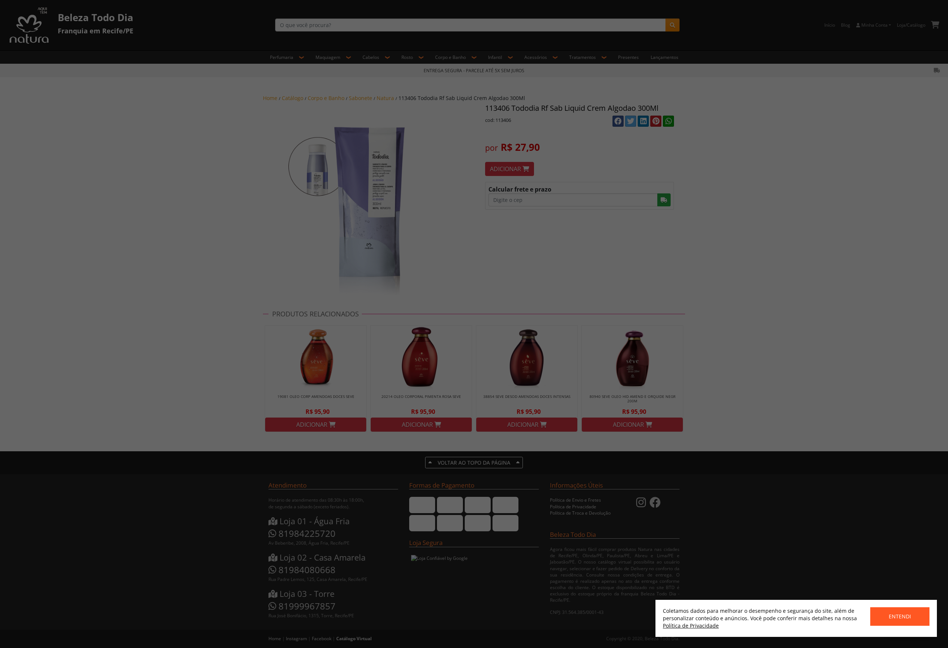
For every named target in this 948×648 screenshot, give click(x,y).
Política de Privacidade (691, 625)
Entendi (900, 616)
